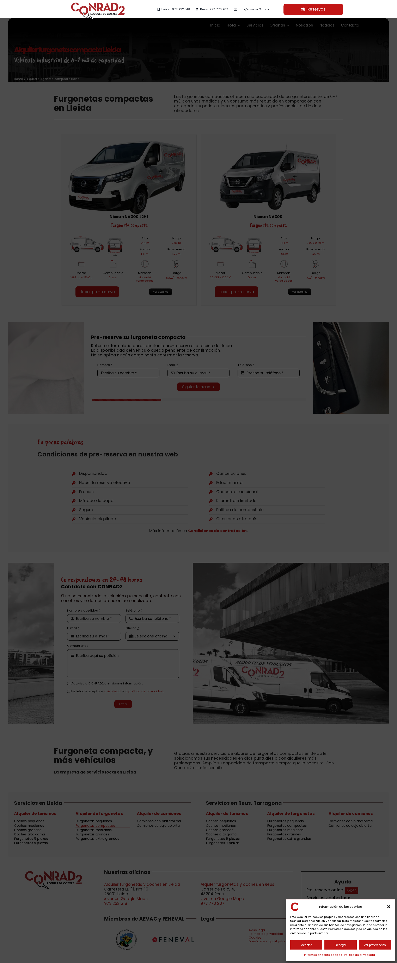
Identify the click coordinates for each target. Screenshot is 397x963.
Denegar (340, 945)
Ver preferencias (375, 945)
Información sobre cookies (323, 955)
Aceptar (306, 945)
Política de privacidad (359, 955)
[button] (389, 907)
